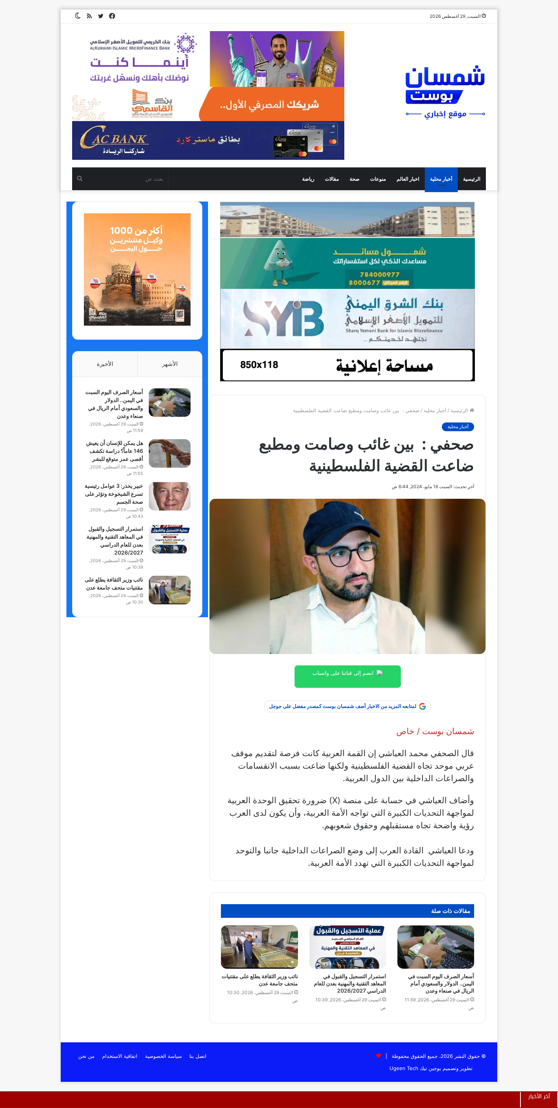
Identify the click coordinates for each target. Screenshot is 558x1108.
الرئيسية (472, 179)
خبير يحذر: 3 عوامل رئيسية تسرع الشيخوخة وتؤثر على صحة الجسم (114, 493)
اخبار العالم (408, 179)
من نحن (86, 1056)
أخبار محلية (441, 179)
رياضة (308, 179)
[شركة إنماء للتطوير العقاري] (347, 219)
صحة (354, 179)
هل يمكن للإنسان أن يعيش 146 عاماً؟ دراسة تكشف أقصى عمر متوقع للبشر (114, 451)
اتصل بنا (197, 1056)
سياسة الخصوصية (163, 1056)
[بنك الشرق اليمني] (347, 318)
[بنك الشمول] (347, 263)
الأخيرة (105, 363)
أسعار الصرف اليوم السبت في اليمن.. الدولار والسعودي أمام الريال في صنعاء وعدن (441, 983)
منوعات (378, 179)
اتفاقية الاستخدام (119, 1056)
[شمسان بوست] (445, 91)
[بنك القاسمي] (137, 324)
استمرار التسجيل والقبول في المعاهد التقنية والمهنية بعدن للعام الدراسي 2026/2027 (350, 983)
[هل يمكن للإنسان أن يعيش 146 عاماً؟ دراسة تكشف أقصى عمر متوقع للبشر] (170, 453)
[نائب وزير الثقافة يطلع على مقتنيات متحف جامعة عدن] (259, 947)
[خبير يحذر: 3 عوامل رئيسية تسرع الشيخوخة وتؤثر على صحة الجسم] (170, 496)
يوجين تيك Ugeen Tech (415, 1068)
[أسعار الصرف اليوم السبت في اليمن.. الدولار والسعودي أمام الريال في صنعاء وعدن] (435, 947)
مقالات (332, 179)
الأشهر (170, 363)
